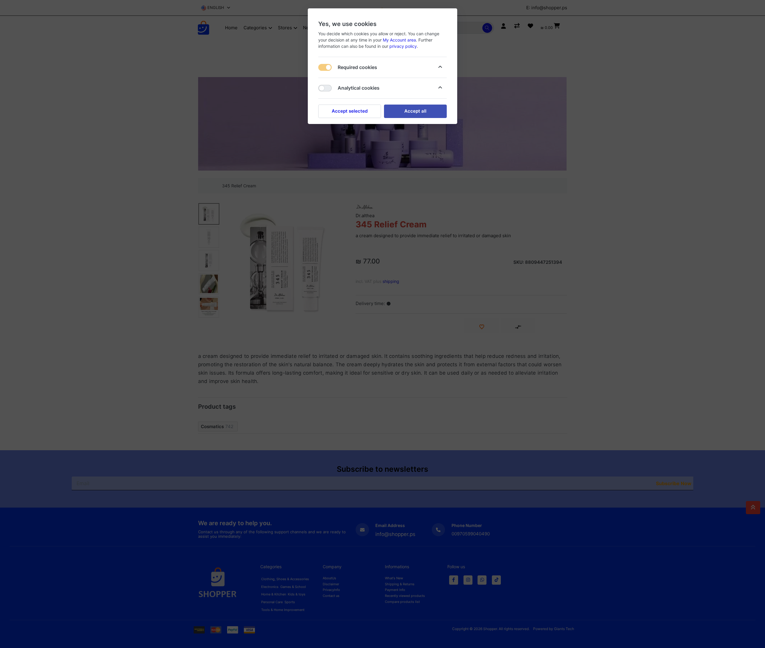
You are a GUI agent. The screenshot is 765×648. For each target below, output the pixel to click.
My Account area (399, 39)
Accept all (415, 111)
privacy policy (403, 46)
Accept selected (350, 111)
